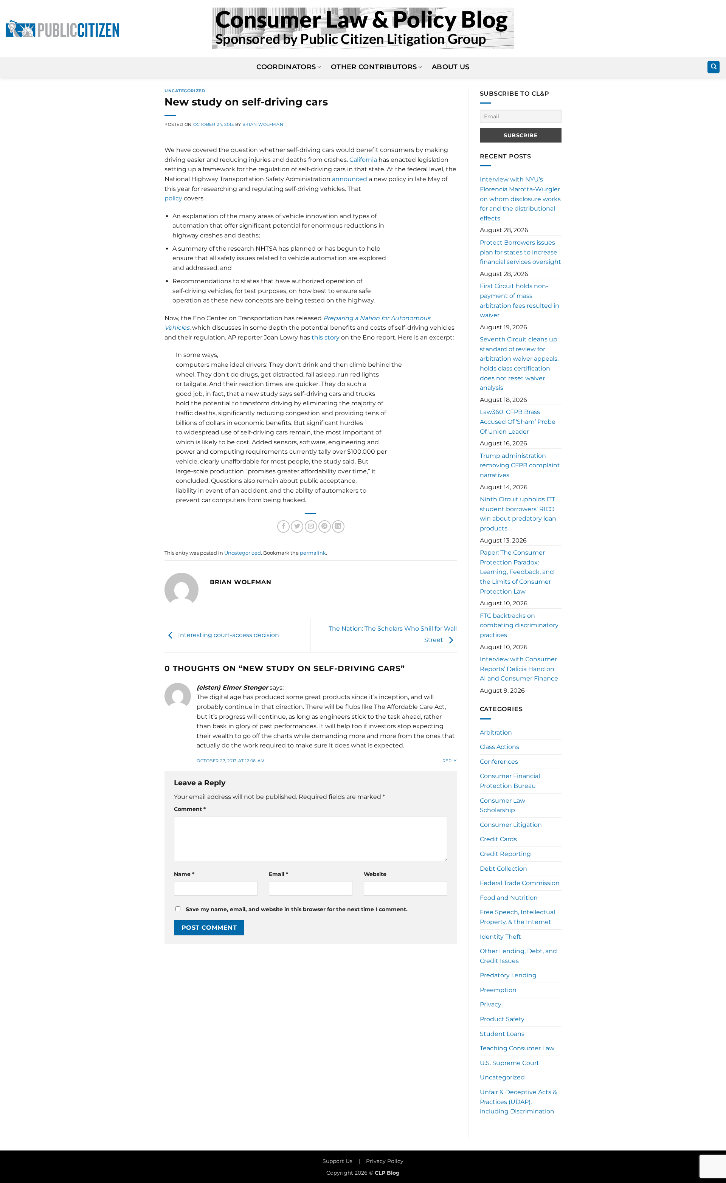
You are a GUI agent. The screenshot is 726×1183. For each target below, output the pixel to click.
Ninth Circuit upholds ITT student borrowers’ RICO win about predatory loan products (518, 514)
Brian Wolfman (262, 124)
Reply (449, 760)
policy (173, 198)
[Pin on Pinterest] (324, 526)
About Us (451, 67)
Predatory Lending (508, 975)
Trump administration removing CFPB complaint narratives (520, 465)
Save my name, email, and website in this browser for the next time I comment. (297, 909)
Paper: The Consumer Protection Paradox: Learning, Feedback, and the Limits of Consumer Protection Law (517, 572)
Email (278, 874)
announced (349, 179)
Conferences (499, 761)
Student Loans (502, 1033)
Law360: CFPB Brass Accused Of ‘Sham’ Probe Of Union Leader (517, 421)
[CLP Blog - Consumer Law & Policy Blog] (363, 28)
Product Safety (502, 1019)
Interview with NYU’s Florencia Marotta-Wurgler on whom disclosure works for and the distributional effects (520, 199)
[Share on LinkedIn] (338, 526)
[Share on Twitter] (297, 526)
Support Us (337, 1161)
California (363, 159)
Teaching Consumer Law (517, 1048)
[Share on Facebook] (283, 526)
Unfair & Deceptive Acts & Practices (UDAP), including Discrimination (518, 1101)
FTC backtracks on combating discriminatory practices (519, 625)
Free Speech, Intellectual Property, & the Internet (517, 917)
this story (326, 337)
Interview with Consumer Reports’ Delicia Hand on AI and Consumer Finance (519, 669)
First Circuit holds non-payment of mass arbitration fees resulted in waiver (519, 300)
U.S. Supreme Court (509, 1063)
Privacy (490, 1004)
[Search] (713, 67)
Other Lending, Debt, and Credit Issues (518, 955)
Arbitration (496, 732)
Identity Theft (500, 936)
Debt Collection (503, 868)
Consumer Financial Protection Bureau (510, 780)
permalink (313, 553)
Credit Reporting (505, 853)
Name (184, 874)
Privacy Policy (384, 1161)
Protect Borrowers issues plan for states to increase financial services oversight (520, 252)
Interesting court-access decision (228, 635)
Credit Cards (498, 839)
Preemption (498, 990)
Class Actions (499, 746)
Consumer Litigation (511, 824)
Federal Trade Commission (520, 883)
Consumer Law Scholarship (502, 805)
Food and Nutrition (509, 897)
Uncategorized (184, 90)
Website (375, 874)
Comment (190, 809)
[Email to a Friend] (311, 526)
